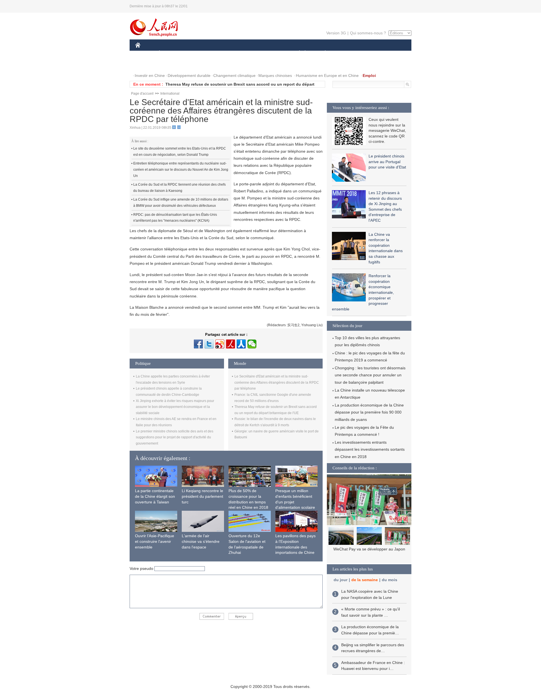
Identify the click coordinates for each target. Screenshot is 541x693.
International (169, 93)
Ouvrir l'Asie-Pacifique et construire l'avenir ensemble (154, 541)
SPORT (345, 53)
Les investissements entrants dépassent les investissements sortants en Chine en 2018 (370, 449)
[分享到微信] (251, 343)
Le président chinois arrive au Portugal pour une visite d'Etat (387, 161)
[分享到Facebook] (198, 343)
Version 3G (336, 33)
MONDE (196, 53)
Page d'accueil (142, 93)
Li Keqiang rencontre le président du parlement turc (202, 496)
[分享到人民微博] (230, 343)
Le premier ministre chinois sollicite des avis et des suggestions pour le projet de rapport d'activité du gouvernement (174, 437)
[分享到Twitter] (209, 343)
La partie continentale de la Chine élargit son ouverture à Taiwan (155, 496)
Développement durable (189, 75)
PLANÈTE (322, 53)
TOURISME (369, 53)
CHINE (145, 53)
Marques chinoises (275, 75)
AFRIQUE (220, 53)
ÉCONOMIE (170, 53)
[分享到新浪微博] (219, 343)
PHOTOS (147, 64)
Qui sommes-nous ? (368, 33)
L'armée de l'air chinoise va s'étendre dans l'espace (200, 541)
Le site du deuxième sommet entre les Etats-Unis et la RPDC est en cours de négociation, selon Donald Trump (179, 151)
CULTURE (271, 53)
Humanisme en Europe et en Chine (327, 75)
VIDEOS (170, 64)
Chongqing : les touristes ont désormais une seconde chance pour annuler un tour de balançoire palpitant (370, 375)
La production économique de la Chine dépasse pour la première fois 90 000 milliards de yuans (369, 412)
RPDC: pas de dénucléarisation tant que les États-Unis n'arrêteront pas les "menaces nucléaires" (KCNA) (175, 218)
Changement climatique (234, 75)
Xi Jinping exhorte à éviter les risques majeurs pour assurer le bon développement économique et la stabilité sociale (175, 407)
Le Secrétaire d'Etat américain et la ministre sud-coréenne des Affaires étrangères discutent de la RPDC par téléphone (276, 382)
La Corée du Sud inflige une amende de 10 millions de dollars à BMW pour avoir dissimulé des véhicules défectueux (180, 202)
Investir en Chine (150, 75)
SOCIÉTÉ (296, 53)
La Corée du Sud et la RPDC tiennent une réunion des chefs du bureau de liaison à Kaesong (179, 188)
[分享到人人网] (241, 343)
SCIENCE (245, 53)
